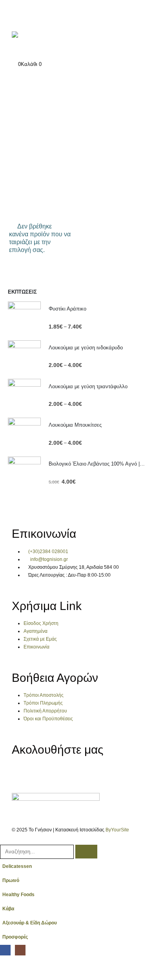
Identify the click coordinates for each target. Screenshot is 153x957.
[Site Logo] (37, 42)
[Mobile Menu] (16, 13)
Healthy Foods (18, 894)
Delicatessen (17, 866)
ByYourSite (117, 829)
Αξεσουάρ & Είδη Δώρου (29, 922)
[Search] (86, 851)
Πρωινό (10, 880)
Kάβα (8, 908)
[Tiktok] (63, 773)
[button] (4, 840)
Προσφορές (15, 936)
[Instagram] (42, 773)
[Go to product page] (24, 317)
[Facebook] (21, 773)
